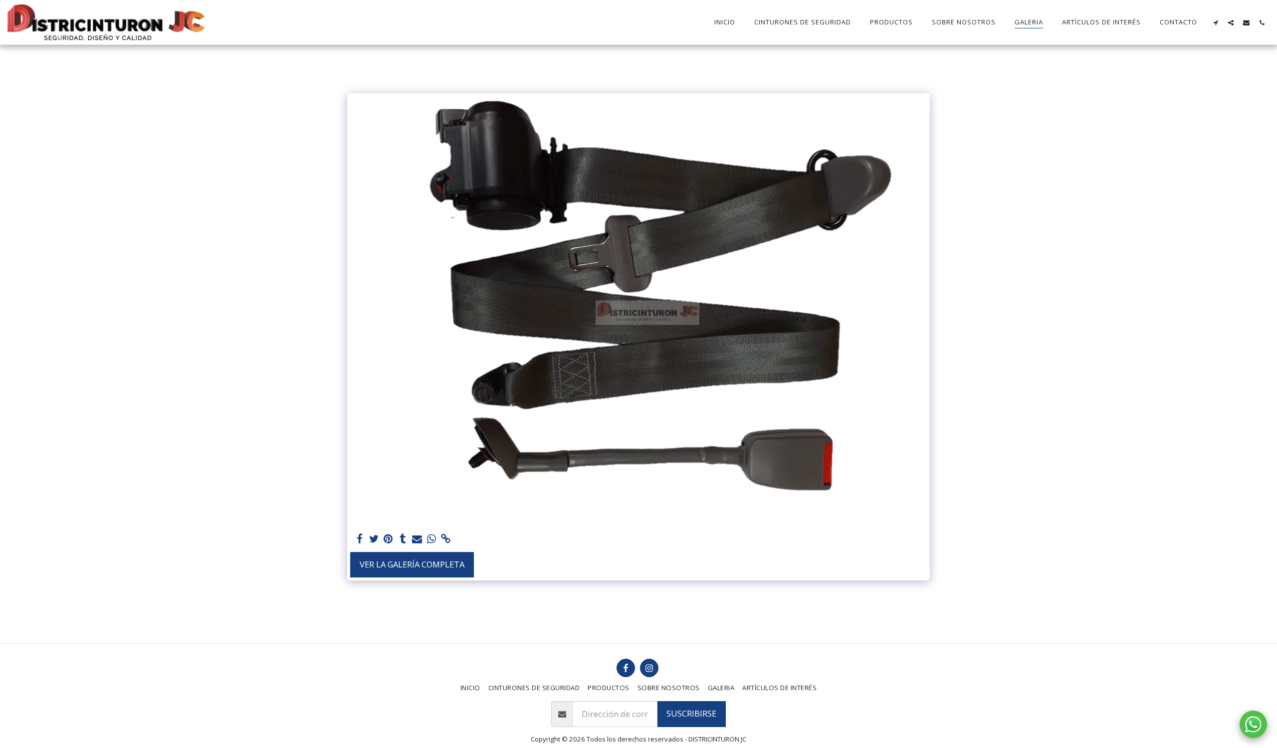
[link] (446, 539)
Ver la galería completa (412, 564)
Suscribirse (691, 713)
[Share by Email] (417, 539)
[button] (1215, 22)
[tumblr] (403, 539)
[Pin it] (388, 539)
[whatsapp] (431, 539)
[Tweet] (374, 539)
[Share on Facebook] (359, 539)
